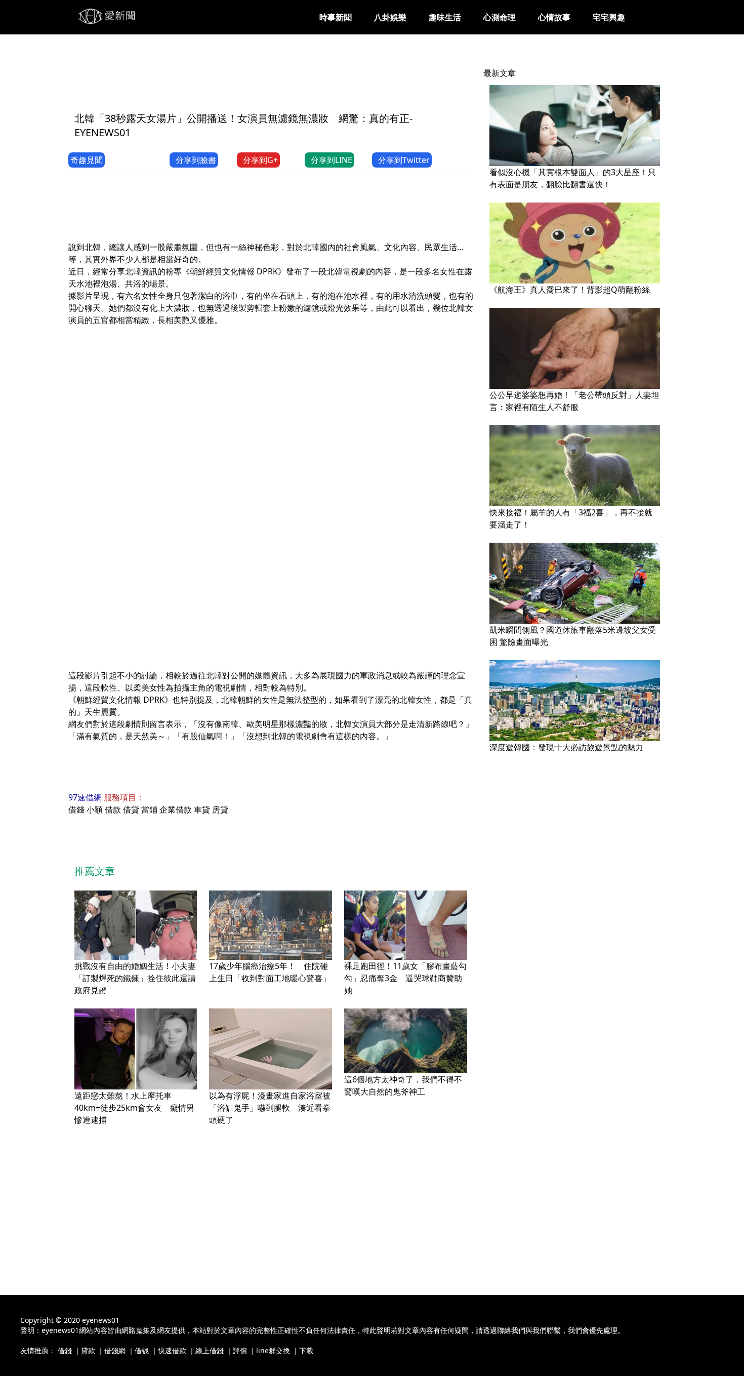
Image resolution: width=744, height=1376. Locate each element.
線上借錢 (209, 1350)
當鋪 (149, 809)
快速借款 (172, 1350)
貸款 (88, 1350)
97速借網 (85, 797)
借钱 (142, 1350)
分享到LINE (331, 160)
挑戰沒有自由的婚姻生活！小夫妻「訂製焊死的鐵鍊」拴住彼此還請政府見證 (135, 978)
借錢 (76, 809)
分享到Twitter (404, 160)
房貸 (220, 809)
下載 (306, 1350)
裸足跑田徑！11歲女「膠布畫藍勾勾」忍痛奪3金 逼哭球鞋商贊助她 (405, 978)
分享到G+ (260, 160)
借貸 (131, 809)
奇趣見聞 (86, 160)
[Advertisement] (252, 79)
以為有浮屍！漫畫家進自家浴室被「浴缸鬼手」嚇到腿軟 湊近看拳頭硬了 (269, 1107)
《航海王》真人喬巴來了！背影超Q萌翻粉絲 (569, 289)
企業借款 (175, 809)
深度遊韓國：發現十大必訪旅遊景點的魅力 (566, 747)
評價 (240, 1350)
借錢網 (115, 1350)
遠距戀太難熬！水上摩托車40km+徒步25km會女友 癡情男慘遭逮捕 (134, 1107)
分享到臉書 (196, 160)
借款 (113, 809)
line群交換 (273, 1350)
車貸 (202, 809)
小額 (95, 809)
